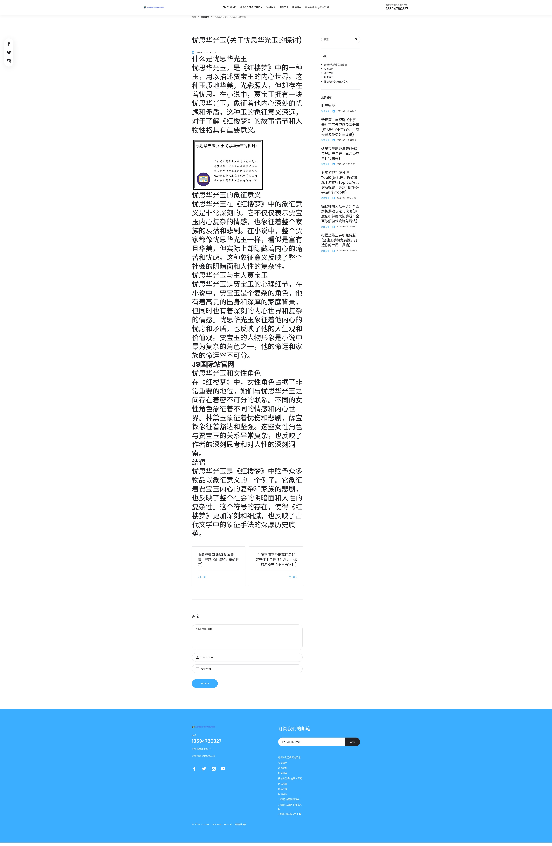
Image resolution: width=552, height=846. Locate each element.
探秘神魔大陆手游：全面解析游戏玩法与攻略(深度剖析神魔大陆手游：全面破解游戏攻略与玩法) (340, 213)
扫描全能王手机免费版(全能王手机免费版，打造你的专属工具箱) (339, 240)
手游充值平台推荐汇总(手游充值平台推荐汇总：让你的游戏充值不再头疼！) (276, 559)
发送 (352, 741)
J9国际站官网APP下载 (289, 814)
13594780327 (397, 9)
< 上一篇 (202, 577)
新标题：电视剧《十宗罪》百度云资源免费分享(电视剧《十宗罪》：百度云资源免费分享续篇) (340, 127)
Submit (205, 683)
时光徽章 (328, 105)
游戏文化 (284, 7)
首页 (194, 17)
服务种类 (296, 7)
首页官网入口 (229, 7)
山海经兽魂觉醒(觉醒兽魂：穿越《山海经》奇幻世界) (218, 559)
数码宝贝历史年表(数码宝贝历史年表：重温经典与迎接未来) (340, 153)
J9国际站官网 (240, 824)
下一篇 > (293, 577)
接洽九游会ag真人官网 (317, 7)
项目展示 (271, 7)
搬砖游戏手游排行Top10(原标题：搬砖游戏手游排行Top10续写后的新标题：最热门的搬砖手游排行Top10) (340, 182)
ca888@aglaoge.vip (203, 755)
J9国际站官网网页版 (288, 799)
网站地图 (282, 783)
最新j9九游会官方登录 (251, 7)
